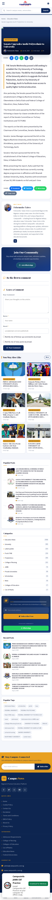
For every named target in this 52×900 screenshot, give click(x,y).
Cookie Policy (8, 805)
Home (3, 19)
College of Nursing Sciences (13, 724)
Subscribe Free (27, 616)
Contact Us (7, 808)
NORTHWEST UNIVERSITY (12, 737)
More (47, 357)
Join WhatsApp (27, 265)
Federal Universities (10, 855)
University (8, 544)
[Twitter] (17, 58)
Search (45, 10)
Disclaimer (6, 812)
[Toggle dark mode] (48, 3)
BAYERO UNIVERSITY (24, 732)
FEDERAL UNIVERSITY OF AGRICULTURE (29, 728)
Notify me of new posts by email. (18, 342)
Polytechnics (9, 558)
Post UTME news (10, 715)
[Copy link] (31, 58)
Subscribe (44, 766)
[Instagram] (14, 790)
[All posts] (15, 241)
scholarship (21, 706)
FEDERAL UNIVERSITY (11, 710)
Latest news (27, 737)
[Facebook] (12, 58)
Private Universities (11, 572)
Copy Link (11, 193)
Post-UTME (8, 553)
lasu (36, 706)
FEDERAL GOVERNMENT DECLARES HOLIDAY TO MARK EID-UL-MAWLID (30, 655)
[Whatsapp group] (25, 790)
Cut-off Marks (9, 590)
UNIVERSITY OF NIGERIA (32, 724)
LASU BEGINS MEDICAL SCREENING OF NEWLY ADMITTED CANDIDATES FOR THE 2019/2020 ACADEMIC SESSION (30, 471)
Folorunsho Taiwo (13, 51)
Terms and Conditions (11, 816)
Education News (12, 19)
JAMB (6, 567)
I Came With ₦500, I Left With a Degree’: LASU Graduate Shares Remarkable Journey (11, 416)
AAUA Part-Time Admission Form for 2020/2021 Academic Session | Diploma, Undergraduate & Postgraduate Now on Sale (30, 520)
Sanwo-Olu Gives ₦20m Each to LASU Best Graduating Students (11, 446)
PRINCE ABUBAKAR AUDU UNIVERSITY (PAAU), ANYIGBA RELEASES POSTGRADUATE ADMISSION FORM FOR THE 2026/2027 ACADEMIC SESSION (29, 646)
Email (6, 326)
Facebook (16, 188)
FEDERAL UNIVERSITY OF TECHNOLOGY (30, 715)
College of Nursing (11, 562)
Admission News (10, 706)
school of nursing (10, 732)
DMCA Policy (7, 819)
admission (14, 719)
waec (6, 719)
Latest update (9, 549)
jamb (30, 706)
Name (6, 316)
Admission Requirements (12, 837)
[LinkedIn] (26, 58)
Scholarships (9, 576)
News (6, 581)
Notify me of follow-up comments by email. (23, 337)
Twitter (29, 188)
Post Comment (15, 348)
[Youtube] (19, 790)
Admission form (9, 728)
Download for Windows (38, 883)
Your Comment (9, 295)
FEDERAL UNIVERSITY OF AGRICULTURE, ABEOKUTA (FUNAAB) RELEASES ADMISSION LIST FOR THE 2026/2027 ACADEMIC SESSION (38, 418)
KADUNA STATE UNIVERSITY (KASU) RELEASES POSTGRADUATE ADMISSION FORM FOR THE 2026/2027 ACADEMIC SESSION (29, 665)
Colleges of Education (12, 585)
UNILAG (44, 724)
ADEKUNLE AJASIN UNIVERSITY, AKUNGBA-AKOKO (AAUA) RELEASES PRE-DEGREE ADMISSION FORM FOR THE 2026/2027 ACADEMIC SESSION (30, 676)
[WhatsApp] (21, 58)
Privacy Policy (8, 826)
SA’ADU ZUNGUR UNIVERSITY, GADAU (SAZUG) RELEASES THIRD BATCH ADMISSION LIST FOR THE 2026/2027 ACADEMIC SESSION (29, 686)
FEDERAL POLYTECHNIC (28, 710)
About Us (6, 823)
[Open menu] (3, 3)
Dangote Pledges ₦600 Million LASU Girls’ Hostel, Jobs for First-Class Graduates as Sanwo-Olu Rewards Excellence (38, 386)
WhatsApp (41, 188)
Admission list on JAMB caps (30, 719)
